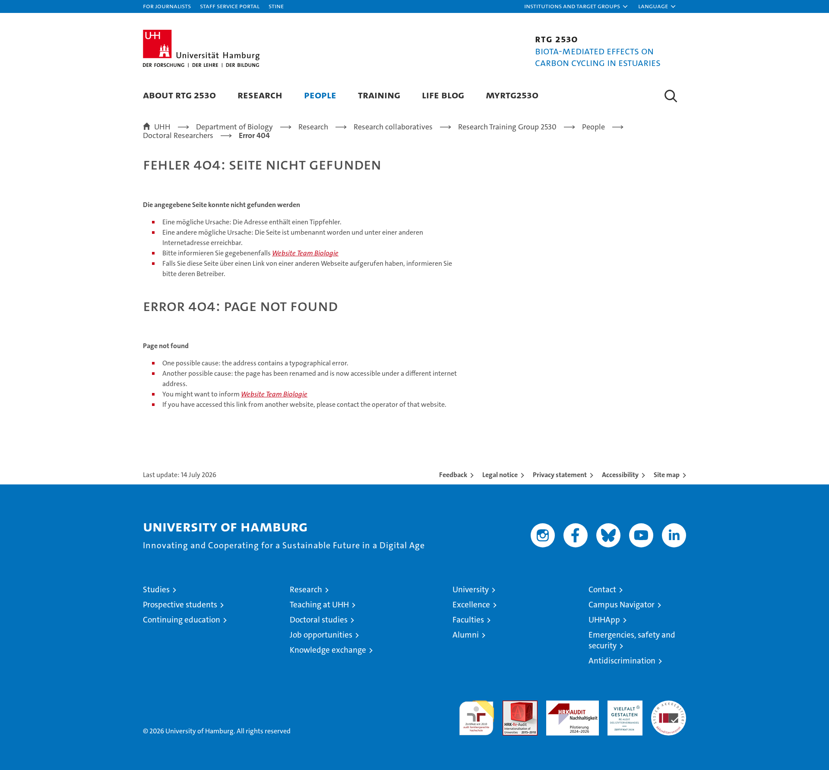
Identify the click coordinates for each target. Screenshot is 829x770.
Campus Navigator (622, 604)
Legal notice (500, 474)
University (470, 589)
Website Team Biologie (305, 253)
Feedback (453, 474)
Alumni (465, 634)
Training (379, 95)
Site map (667, 474)
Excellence (471, 604)
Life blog (443, 95)
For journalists (167, 5)
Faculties (468, 619)
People (320, 95)
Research (259, 95)
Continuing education (181, 619)
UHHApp (604, 619)
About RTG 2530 (179, 95)
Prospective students (180, 604)
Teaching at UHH (319, 604)
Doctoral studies (319, 619)
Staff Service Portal (229, 5)
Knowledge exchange (328, 649)
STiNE (276, 5)
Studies (156, 589)
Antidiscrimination (622, 660)
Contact (602, 589)
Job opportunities (321, 634)
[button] (576, 6)
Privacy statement (560, 474)
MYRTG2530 (512, 95)
